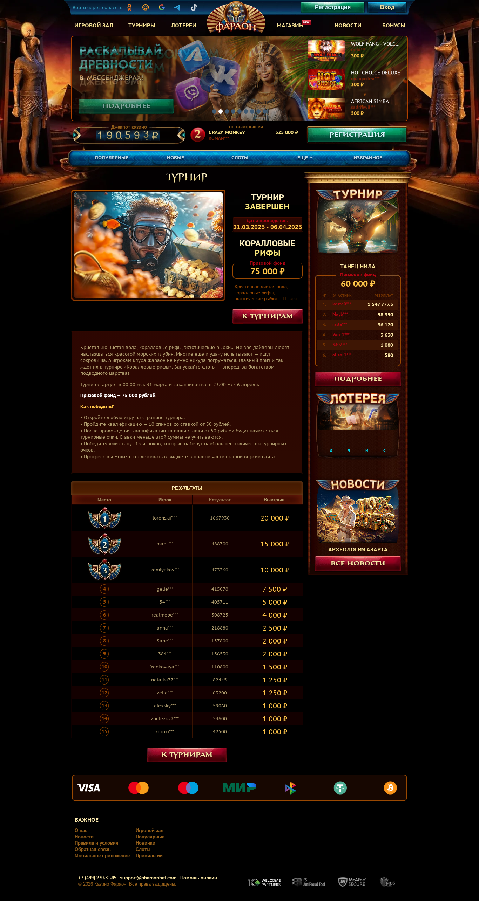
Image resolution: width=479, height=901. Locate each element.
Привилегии (149, 855)
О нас (81, 830)
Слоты (143, 849)
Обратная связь (93, 849)
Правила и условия (97, 843)
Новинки (145, 843)
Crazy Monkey (227, 132)
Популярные (150, 836)
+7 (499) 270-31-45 (97, 877)
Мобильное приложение (102, 855)
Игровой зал (149, 830)
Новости (84, 836)
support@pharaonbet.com (148, 877)
